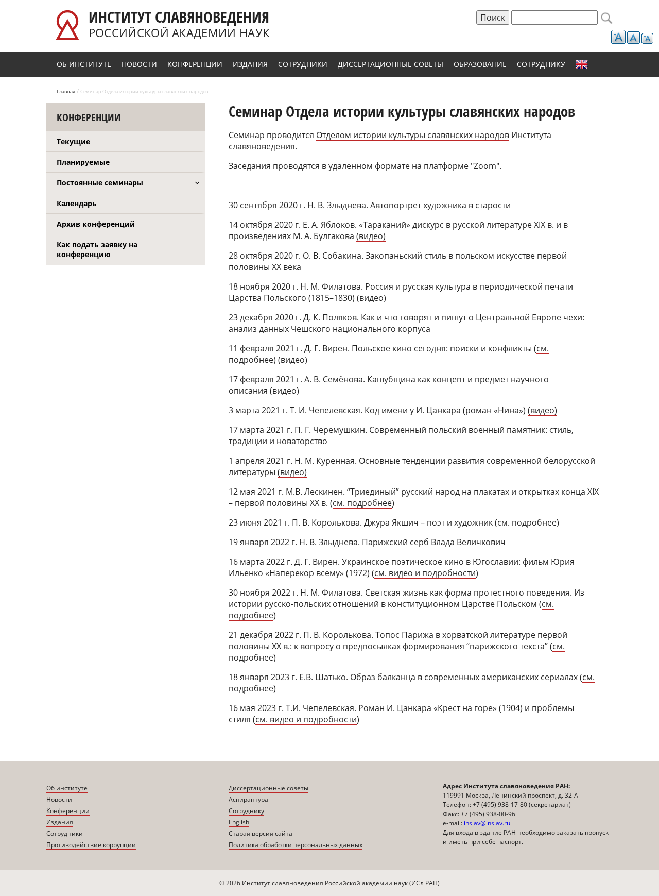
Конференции (194, 64)
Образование (480, 64)
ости (467, 573)
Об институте (84, 64)
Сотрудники (302, 64)
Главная (66, 91)
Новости (139, 64)
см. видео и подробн (416, 573)
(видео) (371, 236)
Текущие (73, 141)
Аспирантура (248, 799)
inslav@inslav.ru (487, 823)
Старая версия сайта (260, 833)
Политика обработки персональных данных (295, 844)
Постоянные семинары (100, 183)
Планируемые (83, 162)
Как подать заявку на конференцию (97, 249)
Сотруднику (541, 64)
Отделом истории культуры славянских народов (412, 135)
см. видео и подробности (306, 719)
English (581, 64)
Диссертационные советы (390, 64)
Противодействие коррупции (91, 844)
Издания (250, 64)
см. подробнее (362, 503)
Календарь (77, 203)
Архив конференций (96, 224)
